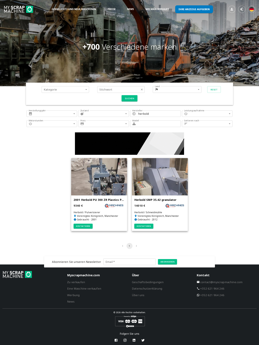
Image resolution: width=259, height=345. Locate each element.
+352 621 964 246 (212, 288)
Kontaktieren (83, 226)
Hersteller (137, 110)
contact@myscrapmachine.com (221, 282)
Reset (214, 89)
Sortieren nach (191, 120)
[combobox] (65, 89)
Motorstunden (36, 120)
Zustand (84, 110)
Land (157, 86)
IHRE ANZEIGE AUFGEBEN (194, 9)
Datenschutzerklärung (147, 288)
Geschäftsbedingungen (148, 282)
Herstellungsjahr (37, 110)
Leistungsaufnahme (194, 110)
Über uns (138, 295)
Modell (135, 120)
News (70, 301)
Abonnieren (167, 261)
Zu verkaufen (76, 282)
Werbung (73, 295)
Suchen (129, 98)
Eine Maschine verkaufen (84, 288)
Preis (82, 120)
